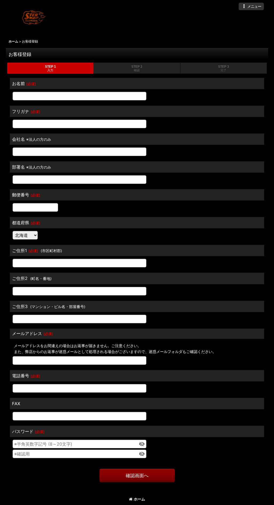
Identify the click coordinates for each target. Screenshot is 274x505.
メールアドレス (27, 333)
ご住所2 (20, 278)
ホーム (139, 499)
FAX (16, 403)
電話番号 (20, 375)
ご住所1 (19, 250)
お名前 (18, 83)
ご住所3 (20, 306)
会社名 (18, 139)
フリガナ (20, 111)
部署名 (18, 167)
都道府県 (20, 222)
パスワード (22, 431)
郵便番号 (20, 195)
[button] (251, 6)
